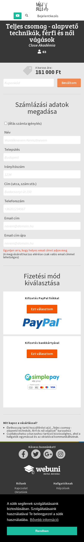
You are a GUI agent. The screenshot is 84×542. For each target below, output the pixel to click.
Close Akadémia (42, 45)
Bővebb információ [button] (44, 520)
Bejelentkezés (47, 16)
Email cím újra (15, 235)
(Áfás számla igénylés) (24, 123)
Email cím (11, 218)
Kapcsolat (21, 488)
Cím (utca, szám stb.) (20, 184)
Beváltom (69, 82)
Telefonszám (14, 201)
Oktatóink (21, 492)
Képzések (63, 488)
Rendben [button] (42, 531)
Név (7, 132)
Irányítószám (14, 167)
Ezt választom (42, 309)
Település (12, 149)
